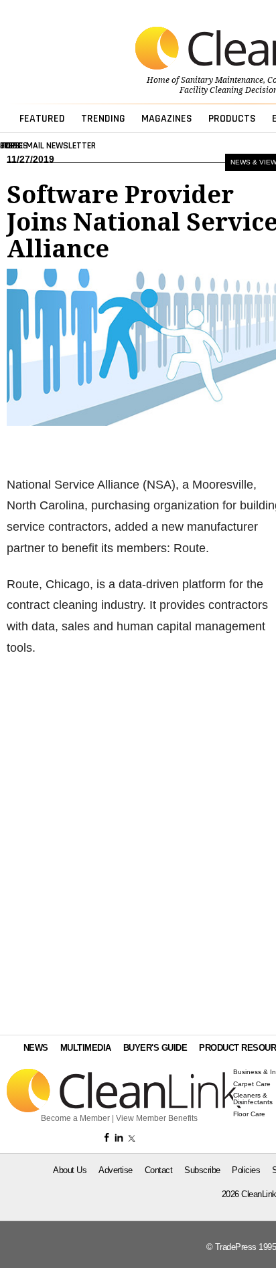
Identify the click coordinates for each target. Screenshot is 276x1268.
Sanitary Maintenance (222, 80)
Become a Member (75, 1118)
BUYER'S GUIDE (155, 1048)
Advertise (115, 1170)
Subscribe (202, 1170)
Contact (159, 1170)
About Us (69, 1170)
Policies (246, 1170)
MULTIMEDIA (85, 1048)
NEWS (35, 1048)
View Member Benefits (157, 1118)
